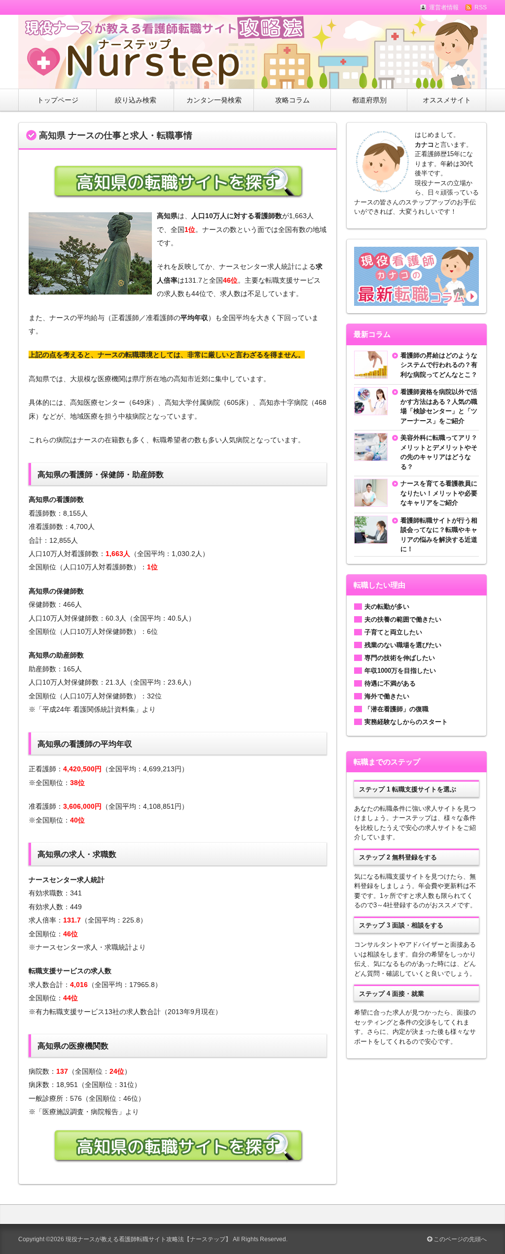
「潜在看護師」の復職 (396, 709)
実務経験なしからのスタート (406, 722)
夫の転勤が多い (386, 606)
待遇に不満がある (390, 683)
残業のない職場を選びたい (402, 645)
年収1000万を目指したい (400, 670)
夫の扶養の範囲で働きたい (402, 619)
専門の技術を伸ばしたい (399, 657)
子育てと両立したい (393, 632)
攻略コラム (292, 100)
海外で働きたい (386, 696)
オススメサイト (447, 100)
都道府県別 (369, 100)
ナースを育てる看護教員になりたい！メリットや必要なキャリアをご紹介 (438, 493)
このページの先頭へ (459, 1239)
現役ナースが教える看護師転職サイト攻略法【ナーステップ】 (148, 1239)
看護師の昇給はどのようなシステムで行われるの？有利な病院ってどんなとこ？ (438, 365)
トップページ (57, 100)
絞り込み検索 (135, 100)
